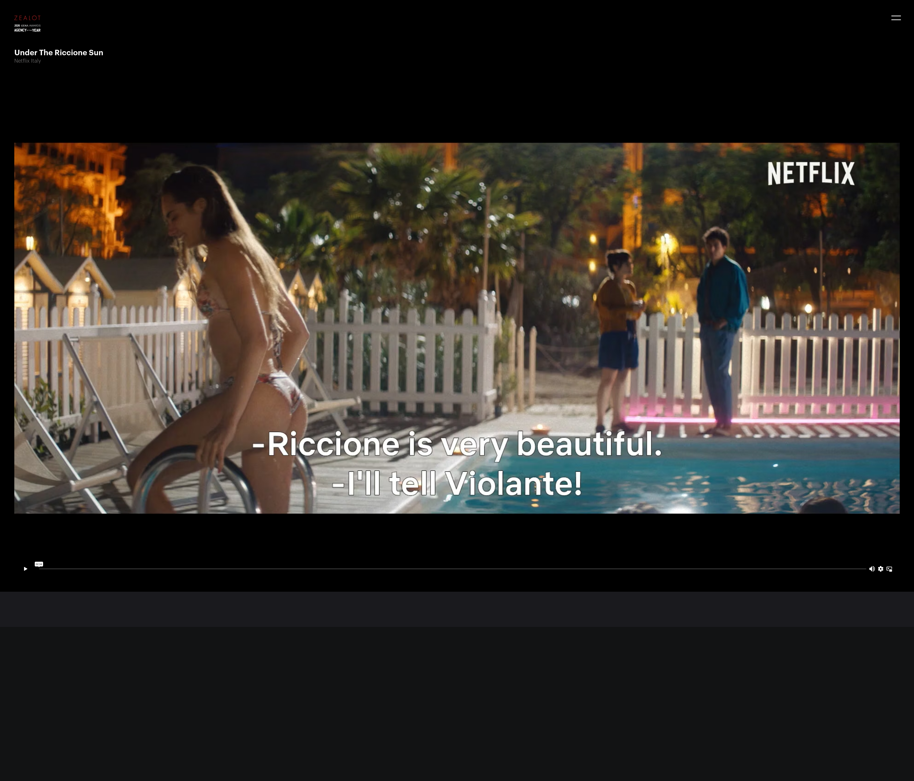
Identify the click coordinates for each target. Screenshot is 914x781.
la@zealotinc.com (481, 700)
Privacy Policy (252, 769)
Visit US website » (256, 737)
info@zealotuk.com (33, 700)
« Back (22, 614)
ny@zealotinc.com (257, 700)
